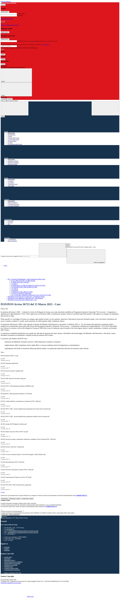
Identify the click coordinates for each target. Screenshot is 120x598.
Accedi (3, 4)
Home (68, 244)
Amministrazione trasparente (12, 570)
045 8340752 (10, 529)
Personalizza (4, 498)
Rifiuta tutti (15, 498)
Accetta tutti (27, 498)
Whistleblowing (8, 566)
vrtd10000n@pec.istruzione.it (23, 532)
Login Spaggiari (46, 44)
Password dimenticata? (7, 18)
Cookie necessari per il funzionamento (11, 511)
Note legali (7, 558)
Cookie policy (8, 557)
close (2, 116)
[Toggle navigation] (14, 108)
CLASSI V (14, 284)
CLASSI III (14, 290)
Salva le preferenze (14, 514)
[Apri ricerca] (105, 108)
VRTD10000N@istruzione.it (23, 531)
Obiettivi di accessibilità (10, 565)
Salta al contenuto (6, 1)
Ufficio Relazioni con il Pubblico (13, 562)
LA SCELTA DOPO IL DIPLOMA (21, 293)
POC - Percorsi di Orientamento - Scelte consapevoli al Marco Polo (26, 279)
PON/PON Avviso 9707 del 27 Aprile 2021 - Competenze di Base (26, 296)
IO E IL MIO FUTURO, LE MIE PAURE (23, 281)
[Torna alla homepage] (60, 100)
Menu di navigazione (99, 262)
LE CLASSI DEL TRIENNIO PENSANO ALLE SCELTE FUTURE (31, 295)
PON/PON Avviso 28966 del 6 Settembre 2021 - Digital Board (25, 298)
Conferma (9, 99)
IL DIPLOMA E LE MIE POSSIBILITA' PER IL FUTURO (28, 285)
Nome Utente (21, 13)
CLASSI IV (14, 288)
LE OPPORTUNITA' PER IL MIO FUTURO (24, 287)
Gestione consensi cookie (11, 568)
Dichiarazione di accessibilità (12, 563)
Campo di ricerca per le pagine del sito (11, 256)
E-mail (19, 41)
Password (20, 15)
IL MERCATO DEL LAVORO (20, 282)
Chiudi (3, 54)
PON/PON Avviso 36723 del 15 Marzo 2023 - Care (22, 300)
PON (68, 245)
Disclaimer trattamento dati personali (11, 583)
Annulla (3, 99)
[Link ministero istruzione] (8, 3)
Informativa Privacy (9, 560)
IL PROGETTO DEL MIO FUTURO (22, 292)
